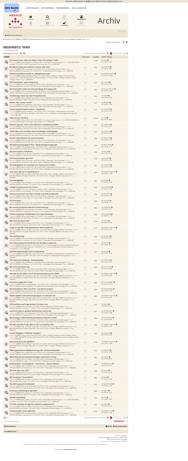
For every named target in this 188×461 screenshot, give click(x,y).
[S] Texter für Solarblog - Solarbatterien (26, 260)
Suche (47, 19)
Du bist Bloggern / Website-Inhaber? (25, 333)
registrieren (85, 39)
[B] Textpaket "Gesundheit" (21, 377)
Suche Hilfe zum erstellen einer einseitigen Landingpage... (34, 131)
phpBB (107, 437)
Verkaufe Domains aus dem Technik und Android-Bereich (34, 194)
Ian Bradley (124, 435)
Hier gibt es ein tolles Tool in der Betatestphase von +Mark (34, 274)
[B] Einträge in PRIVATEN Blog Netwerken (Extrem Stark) (33, 318)
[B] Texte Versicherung (19, 267)
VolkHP (29, 98)
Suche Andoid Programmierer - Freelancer (27, 109)
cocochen (30, 160)
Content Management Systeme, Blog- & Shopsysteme (62, 245)
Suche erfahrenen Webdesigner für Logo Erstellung (31, 214)
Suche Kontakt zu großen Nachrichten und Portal (30, 311)
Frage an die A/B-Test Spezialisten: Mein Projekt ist (31, 228)
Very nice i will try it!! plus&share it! (24, 172)
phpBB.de (124, 439)
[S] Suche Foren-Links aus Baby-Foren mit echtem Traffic (34, 60)
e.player (29, 359)
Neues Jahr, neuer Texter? (21, 102)
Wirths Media (31, 147)
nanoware (30, 238)
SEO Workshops (69, 444)
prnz (28, 400)
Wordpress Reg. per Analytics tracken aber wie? (30, 67)
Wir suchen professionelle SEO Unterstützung (29, 207)
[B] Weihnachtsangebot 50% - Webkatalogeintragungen (34, 145)
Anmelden (64, 25)
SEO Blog (39, 444)
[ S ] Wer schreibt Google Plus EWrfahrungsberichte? (32, 404)
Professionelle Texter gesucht (22, 411)
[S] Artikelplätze (16, 180)
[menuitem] (122, 31)
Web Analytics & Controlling (56, 69)
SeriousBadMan (32, 284)
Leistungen (32, 8)
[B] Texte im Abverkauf (19, 221)
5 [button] (120, 53)
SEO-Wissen (47, 8)
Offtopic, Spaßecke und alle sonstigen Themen (62, 335)
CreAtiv (29, 306)
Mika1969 (30, 352)
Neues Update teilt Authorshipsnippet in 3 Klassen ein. (33, 296)
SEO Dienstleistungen (58, 444)
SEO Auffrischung (17, 236)
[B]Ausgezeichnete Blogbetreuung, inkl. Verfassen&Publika (35, 350)
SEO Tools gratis (103, 444)
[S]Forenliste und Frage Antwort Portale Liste (29, 304)
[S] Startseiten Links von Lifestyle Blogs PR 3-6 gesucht (33, 89)
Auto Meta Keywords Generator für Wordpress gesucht (33, 243)
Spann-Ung (30, 335)
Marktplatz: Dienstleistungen (53, 62)
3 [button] (115, 53)
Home (30, 19)
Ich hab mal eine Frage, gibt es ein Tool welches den (32, 324)
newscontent (31, 269)
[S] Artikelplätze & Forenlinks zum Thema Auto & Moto (32, 165)
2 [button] (113, 53)
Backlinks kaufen (87, 444)
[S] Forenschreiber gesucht (21, 158)
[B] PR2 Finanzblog (17, 397)
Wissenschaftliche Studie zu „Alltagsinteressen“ (30, 74)
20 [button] (124, 53)
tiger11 (29, 393)
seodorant (30, 127)
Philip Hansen (31, 366)
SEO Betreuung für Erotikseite (22, 384)
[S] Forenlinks (15, 201)
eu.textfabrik (30, 189)
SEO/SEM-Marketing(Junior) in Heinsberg (27, 251)
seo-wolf (29, 84)
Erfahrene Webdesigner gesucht (23, 391)
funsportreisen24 (32, 91)
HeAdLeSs (30, 111)
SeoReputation (31, 313)
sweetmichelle (31, 386)
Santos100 (30, 140)
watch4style (30, 209)
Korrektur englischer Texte (21, 282)
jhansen (29, 245)
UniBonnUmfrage (32, 76)
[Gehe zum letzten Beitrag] (108, 60)
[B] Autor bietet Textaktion (21, 152)
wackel (29, 406)
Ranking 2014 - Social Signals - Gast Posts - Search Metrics (34, 364)
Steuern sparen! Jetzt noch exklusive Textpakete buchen (34, 125)
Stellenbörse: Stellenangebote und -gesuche (61, 111)
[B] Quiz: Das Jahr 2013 (19, 370)
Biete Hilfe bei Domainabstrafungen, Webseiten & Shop (33, 357)
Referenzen (62, 8)
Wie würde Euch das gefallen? (22, 342)
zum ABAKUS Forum (10, 431)
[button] (107, 53)
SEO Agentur (79, 8)
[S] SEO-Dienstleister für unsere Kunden (27, 138)
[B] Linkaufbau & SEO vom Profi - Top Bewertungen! (31, 289)
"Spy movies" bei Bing (19, 118)
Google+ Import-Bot (33, 174)
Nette (28, 379)
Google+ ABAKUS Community (62, 174)
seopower (30, 69)
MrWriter (29, 105)
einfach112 (30, 133)
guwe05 (29, 254)
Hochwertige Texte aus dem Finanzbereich (28, 96)
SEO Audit (95, 444)
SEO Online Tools (46, 444)
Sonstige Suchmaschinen (52, 120)
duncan (29, 154)
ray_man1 (30, 203)
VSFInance (30, 262)
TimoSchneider (31, 291)
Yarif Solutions (31, 320)
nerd (28, 120)
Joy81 (28, 62)
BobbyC (29, 182)
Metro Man (30, 196)
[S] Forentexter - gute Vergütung (24, 82)
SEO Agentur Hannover (29, 444)
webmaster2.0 (31, 413)
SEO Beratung (78, 444)
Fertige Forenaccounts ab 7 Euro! (24, 187)
